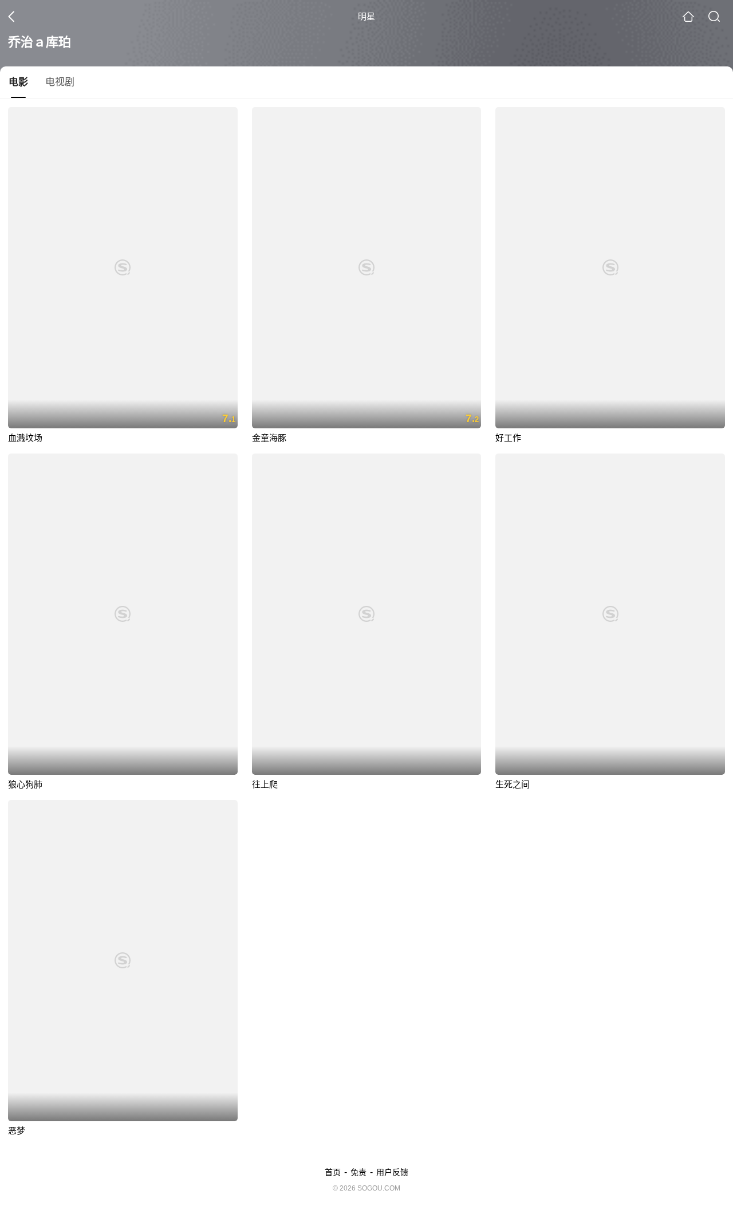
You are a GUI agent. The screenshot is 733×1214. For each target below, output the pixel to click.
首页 (333, 1172)
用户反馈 (392, 1172)
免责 (358, 1172)
